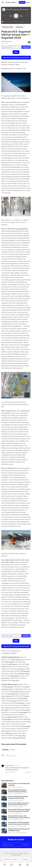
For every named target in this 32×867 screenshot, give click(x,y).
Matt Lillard (8, 719)
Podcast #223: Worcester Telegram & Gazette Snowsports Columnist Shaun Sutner (19, 810)
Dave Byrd (16, 680)
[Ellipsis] (29, 765)
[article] (16, 785)
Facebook (6, 653)
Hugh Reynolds (12, 717)
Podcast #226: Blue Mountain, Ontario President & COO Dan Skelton (17, 791)
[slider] (13, 22)
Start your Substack (11, 859)
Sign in (28, 2)
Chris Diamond (16, 659)
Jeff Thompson (25, 671)
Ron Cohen (22, 735)
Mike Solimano (8, 687)
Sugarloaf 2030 (21, 229)
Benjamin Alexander (19, 738)
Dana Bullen (23, 712)
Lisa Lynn (9, 708)
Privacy (21, 853)
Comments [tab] (5, 749)
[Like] (4, 864)
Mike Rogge (9, 733)
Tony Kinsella (9, 765)
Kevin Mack (23, 698)
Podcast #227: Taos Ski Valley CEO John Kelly (19, 784)
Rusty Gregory (5, 678)
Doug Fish (27, 719)
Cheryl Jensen (5, 731)
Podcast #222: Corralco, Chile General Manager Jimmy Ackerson (19, 816)
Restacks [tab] (12, 749)
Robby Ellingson (15, 676)
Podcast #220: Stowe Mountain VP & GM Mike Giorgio (19, 829)
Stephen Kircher (9, 662)
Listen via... (19, 27)
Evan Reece (13, 701)
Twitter (14, 653)
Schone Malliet (25, 726)
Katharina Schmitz (23, 673)
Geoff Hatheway (12, 664)
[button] (5, 16)
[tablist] (8, 749)
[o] (4, 785)
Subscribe (22, 2)
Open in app (9, 27)
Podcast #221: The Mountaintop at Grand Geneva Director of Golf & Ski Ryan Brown (19, 823)
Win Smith (4, 710)
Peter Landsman (6, 696)
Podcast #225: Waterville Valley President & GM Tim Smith (18, 797)
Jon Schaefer (20, 669)
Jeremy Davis (15, 691)
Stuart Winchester (6, 41)
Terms (26, 853)
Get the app (24, 859)
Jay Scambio (26, 710)
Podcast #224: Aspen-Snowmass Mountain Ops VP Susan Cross (18, 803)
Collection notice (16, 855)
